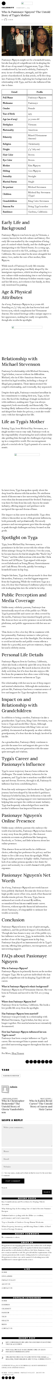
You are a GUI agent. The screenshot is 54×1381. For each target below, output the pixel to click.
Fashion (5, 1313)
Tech (4, 1317)
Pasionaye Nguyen (37, 97)
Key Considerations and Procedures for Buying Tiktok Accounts (28, 1343)
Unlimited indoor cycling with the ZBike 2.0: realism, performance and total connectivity (28, 1358)
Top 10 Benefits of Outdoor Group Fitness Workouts (22, 1222)
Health (5, 1321)
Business (6, 1305)
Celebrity (8, 8)
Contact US (7, 1288)
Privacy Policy (9, 1280)
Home (4, 1272)
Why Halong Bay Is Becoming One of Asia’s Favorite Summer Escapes (25, 1351)
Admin (10, 19)
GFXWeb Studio (18, 1367)
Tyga (27, 936)
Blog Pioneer (18, 1053)
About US (6, 1284)
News (4, 1324)
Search (4, 1188)
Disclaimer (7, 1276)
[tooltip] (27, 1061)
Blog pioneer (22, 1365)
